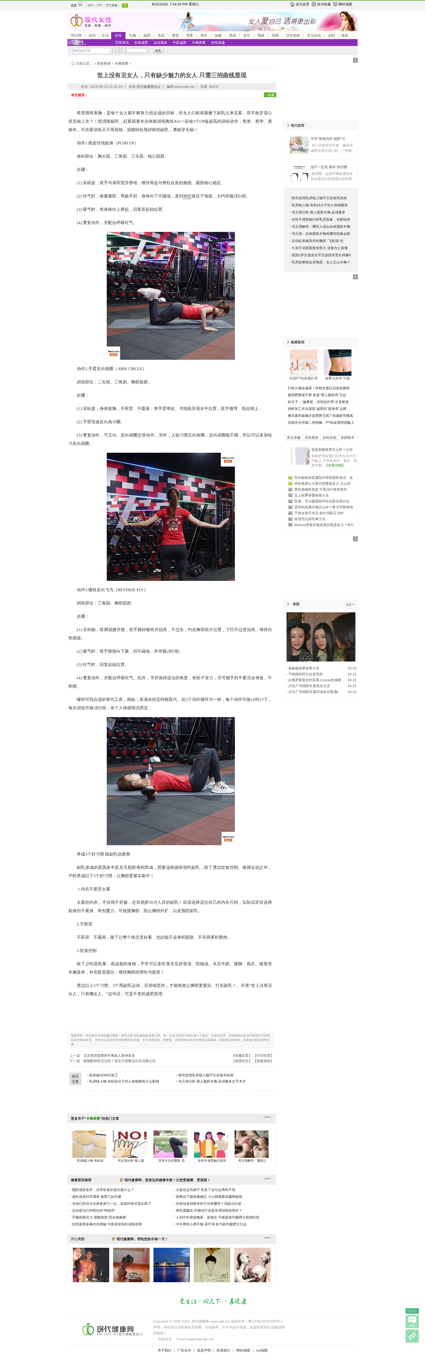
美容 (161, 35)
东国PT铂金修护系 (303, 378)
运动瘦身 (160, 43)
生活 (105, 35)
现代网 (76, 35)
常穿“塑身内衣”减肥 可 (328, 139)
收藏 (271, 95)
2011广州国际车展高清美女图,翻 (313, 692)
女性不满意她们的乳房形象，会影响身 (321, 219)
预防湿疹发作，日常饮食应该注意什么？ (103, 1190)
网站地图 (345, 4)
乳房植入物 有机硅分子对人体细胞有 (320, 205)
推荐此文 (242, 1061)
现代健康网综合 (149, 87)
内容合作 (165, 1339)
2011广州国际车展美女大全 (309, 686)
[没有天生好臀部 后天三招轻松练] (170, 1148)
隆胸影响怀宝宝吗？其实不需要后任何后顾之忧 (119, 1061)
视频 (261, 35)
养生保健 (294, 437)
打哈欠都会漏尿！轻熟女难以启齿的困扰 (319, 388)
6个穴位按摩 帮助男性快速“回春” (319, 489)
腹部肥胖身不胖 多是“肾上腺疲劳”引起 (317, 395)
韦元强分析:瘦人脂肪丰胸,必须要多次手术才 (212, 1081)
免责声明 (204, 1350)
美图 (275, 35)
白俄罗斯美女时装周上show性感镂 (314, 680)
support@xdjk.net (199, 1339)
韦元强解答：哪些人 (252, 1160)
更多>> (350, 604)
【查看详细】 (342, 465)
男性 (203, 35)
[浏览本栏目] (412, 1336)
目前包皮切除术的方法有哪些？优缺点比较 (208, 1203)
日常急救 (293, 35)
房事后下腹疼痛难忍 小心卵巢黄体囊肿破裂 (209, 1197)
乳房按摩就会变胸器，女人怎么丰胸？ (321, 262)
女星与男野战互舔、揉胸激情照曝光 (321, 495)
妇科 (331, 35)
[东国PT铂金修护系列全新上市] (303, 362)
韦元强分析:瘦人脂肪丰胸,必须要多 (318, 212)
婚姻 (218, 35)
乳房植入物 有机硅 (90, 1160)
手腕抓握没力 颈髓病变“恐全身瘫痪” (99, 1217)
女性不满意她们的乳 (211, 1160)
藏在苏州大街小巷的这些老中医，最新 (323, 483)
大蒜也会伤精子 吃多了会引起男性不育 (205, 1190)
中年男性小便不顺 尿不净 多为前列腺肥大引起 (211, 1224)
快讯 (92, 35)
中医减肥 (179, 43)
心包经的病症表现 (308, 507)
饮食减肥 (141, 43)
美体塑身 (104, 63)
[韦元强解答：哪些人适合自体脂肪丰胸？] (252, 1148)
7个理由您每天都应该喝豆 (331, 450)
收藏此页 (242, 1055)
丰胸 (132, 35)
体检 (344, 35)
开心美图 (78, 1239)
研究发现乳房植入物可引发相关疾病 (205, 1075)
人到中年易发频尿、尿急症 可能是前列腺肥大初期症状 (217, 1217)
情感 (232, 35)
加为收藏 (324, 4)
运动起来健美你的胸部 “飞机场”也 (317, 241)
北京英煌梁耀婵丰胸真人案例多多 (109, 1055)
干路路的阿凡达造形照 (305, 674)
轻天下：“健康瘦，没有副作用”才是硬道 (318, 402)
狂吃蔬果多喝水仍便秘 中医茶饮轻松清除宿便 (107, 1224)
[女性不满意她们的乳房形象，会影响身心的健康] (211, 1148)
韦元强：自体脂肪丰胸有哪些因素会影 (321, 234)
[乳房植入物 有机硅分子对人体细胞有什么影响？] (89, 1148)
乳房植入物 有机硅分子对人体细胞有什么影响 (124, 1081)
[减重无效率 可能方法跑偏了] (337, 362)
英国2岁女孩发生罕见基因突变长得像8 (321, 255)
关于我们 (164, 1350)
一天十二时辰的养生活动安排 (316, 525)
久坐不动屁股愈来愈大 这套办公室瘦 (320, 248)
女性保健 (218, 43)
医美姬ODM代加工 (103, 1075)
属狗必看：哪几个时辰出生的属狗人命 (323, 519)
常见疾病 (314, 35)
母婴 (189, 35)
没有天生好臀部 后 (171, 1160)
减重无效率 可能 (337, 378)
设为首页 (302, 4)
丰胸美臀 (199, 43)
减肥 (146, 35)
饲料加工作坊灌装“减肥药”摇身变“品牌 (317, 409)
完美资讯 (122, 43)
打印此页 (263, 1055)
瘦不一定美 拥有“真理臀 (329, 167)
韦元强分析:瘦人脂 (131, 1160)
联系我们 (223, 1350)
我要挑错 (263, 1061)
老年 (246, 35)
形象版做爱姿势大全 (303, 668)
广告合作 (184, 1350)
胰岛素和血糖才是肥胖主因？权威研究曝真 (320, 416)
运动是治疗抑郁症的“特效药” (94, 1210)
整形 (175, 35)
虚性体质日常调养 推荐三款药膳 (96, 1197)
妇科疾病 (329, 437)
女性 (118, 35)
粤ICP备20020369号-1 (265, 1321)
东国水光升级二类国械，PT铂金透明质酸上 (321, 422)
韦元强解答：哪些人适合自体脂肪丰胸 (321, 226)
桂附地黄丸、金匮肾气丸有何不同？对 (323, 478)
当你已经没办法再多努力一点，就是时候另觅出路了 (111, 1203)
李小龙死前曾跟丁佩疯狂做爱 (316, 501)
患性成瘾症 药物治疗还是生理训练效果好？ (209, 1210)
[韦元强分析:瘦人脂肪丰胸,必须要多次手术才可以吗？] (130, 1148)
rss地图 (262, 1350)
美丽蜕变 (347, 437)
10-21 (352, 668)
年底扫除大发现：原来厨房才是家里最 (323, 513)
